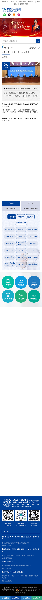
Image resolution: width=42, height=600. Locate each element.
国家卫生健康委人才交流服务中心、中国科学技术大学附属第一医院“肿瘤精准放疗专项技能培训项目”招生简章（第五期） (18, 157)
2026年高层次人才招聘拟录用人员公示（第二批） (18, 183)
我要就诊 (14, 1)
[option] (21, 27)
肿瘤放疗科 (21, 236)
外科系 (21, 217)
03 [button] (4, 491)
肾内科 (21, 250)
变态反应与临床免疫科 (9, 264)
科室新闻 (15, 52)
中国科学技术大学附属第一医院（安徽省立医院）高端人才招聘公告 (18, 146)
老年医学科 (32, 229)
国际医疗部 (9, 257)
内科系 (12, 217)
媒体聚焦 (6, 57)
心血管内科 (9, 229)
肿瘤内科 (9, 236)
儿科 (32, 250)
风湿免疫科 (32, 236)
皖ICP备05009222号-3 (8, 590)
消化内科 (9, 250)
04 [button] (9, 491)
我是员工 (31, 1)
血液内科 (21, 229)
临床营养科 (32, 264)
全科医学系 (21, 222)
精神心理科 (32, 257)
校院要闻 (25, 52)
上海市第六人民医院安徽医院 (12, 572)
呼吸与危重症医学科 (21, 243)
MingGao (24, 592)
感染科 (21, 257)
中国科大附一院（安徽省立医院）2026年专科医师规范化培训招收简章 (18, 151)
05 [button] (13, 491)
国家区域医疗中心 (11, 208)
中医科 (21, 264)
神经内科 (9, 243)
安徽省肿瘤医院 (7, 562)
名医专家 (30, 203)
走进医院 (5, 1)
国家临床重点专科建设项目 (30, 208)
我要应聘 (22, 1)
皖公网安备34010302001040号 (28, 590)
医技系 (30, 217)
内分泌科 (32, 243)
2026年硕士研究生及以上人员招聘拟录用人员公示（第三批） (18, 167)
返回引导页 (24, 4)
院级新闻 (6, 52)
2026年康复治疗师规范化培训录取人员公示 (18, 178)
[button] (5, 27)
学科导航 (11, 203)
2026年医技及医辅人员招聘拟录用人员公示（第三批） (18, 162)
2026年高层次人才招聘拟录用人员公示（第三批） (18, 173)
